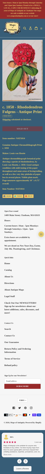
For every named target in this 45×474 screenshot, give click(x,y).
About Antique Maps (14, 289)
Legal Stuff (9, 296)
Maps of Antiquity (17, 423)
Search (7, 329)
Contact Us (9, 335)
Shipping (6, 119)
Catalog (8, 270)
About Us (8, 276)
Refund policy (10, 365)
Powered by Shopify (33, 423)
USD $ (21, 400)
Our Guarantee (11, 342)
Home (7, 263)
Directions (9, 283)
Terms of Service (12, 358)
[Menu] (41, 28)
